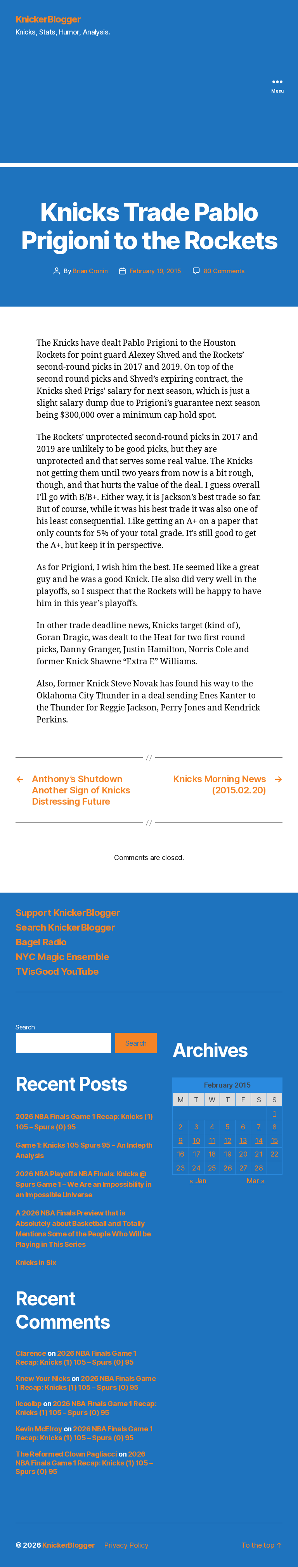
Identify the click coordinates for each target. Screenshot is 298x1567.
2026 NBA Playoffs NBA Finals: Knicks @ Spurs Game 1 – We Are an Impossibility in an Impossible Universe (84, 1184)
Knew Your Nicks (43, 1378)
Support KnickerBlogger (68, 912)
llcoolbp (29, 1404)
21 (258, 1154)
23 (180, 1168)
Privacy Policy (126, 1545)
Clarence (31, 1353)
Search (25, 1027)
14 (258, 1140)
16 (180, 1154)
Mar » (256, 1181)
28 (259, 1168)
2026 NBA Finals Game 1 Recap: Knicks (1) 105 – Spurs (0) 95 (76, 1357)
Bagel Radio (41, 942)
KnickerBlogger (48, 19)
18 (212, 1154)
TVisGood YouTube (57, 971)
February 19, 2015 (155, 271)
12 (227, 1140)
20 (243, 1154)
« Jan (197, 1181)
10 (196, 1140)
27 (243, 1168)
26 (228, 1168)
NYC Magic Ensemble (62, 956)
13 (243, 1140)
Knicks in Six (36, 1262)
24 (196, 1168)
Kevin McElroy (39, 1429)
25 (212, 1168)
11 (212, 1140)
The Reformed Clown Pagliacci (66, 1454)
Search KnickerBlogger (65, 927)
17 (196, 1154)
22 (274, 1154)
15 (274, 1140)
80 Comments (224, 271)
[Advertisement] (149, 109)
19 (227, 1154)
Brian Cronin (90, 271)
